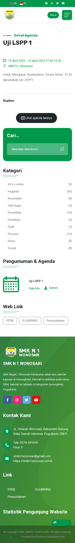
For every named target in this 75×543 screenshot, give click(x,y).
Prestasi (13, 234)
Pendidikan (15, 212)
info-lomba (16, 184)
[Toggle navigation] (67, 15)
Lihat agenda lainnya (38, 118)
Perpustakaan (56, 320)
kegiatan (13, 191)
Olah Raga (14, 205)
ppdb (11, 227)
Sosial (12, 248)
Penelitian (14, 220)
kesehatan (15, 198)
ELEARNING (30, 320)
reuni (11, 241)
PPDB (10, 320)
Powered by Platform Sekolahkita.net (42, 536)
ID (25, 3)
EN (15, 3)
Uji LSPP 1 (36, 281)
